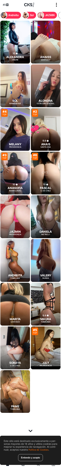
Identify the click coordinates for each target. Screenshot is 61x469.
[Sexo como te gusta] (29, 4)
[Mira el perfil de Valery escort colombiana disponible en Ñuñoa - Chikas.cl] (45, 260)
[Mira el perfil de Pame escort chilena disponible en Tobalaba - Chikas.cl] (15, 391)
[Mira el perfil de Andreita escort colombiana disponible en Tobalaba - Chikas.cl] (15, 260)
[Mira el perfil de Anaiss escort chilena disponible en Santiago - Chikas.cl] (45, 42)
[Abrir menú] (56, 5)
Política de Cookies (38, 450)
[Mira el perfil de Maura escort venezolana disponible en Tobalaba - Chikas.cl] (45, 304)
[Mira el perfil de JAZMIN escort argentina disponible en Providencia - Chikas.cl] (15, 216)
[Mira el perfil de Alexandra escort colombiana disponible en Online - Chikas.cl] (15, 42)
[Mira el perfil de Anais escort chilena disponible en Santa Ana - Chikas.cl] (45, 129)
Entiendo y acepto (30, 457)
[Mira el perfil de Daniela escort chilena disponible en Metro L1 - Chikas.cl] (45, 216)
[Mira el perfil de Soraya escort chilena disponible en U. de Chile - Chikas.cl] (15, 347)
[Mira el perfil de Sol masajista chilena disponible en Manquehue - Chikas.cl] (15, 85)
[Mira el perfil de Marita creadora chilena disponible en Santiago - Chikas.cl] (15, 304)
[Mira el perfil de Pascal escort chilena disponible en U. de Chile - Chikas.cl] (45, 173)
